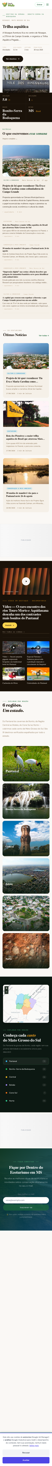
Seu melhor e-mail (26, 1194)
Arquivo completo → (10, 139)
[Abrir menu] (47, 4)
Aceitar (26, 1460)
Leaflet (21, 1022)
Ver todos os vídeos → (14, 632)
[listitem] (26, 1061)
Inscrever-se (26, 1207)
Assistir (8, 625)
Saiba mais (34, 1445)
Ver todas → (44, 335)
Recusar (26, 1452)
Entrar (39, 4)
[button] (6, 988)
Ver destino (11, 59)
